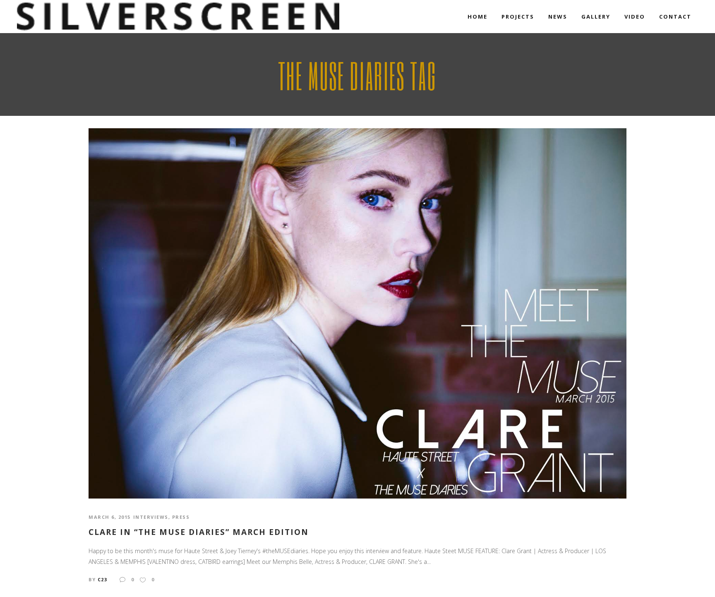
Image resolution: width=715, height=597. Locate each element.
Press (181, 517)
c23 (103, 579)
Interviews (150, 517)
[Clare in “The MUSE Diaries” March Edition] (357, 312)
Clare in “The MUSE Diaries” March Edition (199, 532)
